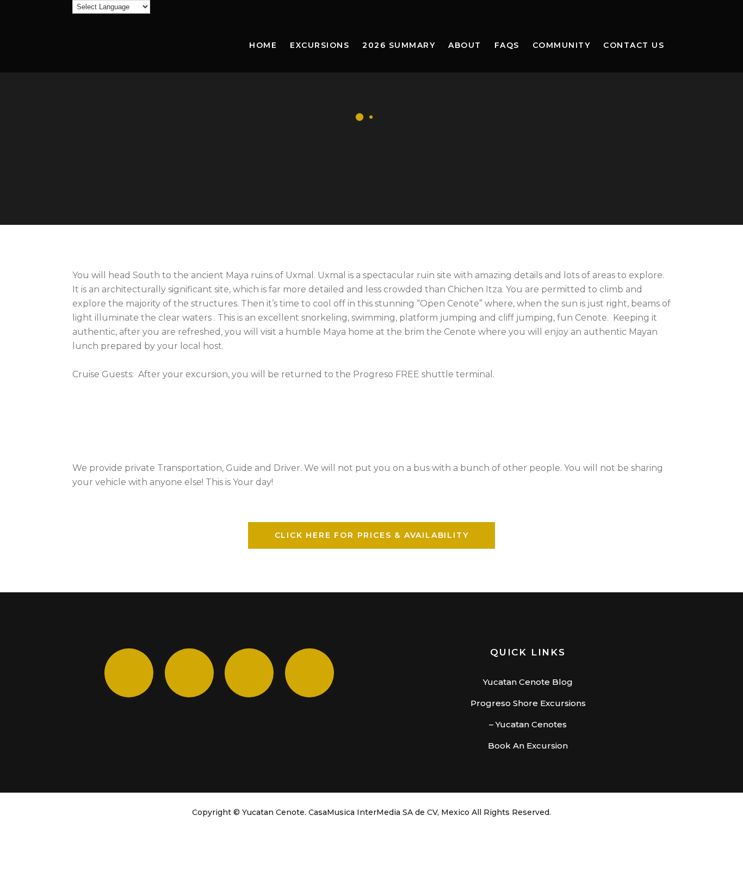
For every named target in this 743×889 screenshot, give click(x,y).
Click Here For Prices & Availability (372, 535)
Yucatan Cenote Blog (528, 682)
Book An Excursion (528, 745)
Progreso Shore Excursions (528, 703)
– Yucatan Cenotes (528, 724)
